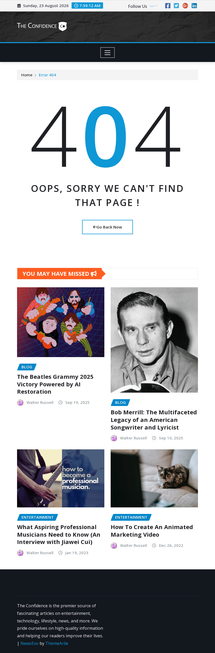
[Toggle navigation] (107, 52)
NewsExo (29, 643)
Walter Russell (39, 402)
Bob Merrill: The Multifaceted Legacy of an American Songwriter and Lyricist (154, 419)
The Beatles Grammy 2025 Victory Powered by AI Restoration (55, 384)
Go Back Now (109, 227)
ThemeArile (56, 643)
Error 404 (47, 74)
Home (27, 74)
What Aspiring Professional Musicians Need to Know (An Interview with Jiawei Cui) (58, 534)
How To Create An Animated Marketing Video (152, 530)
